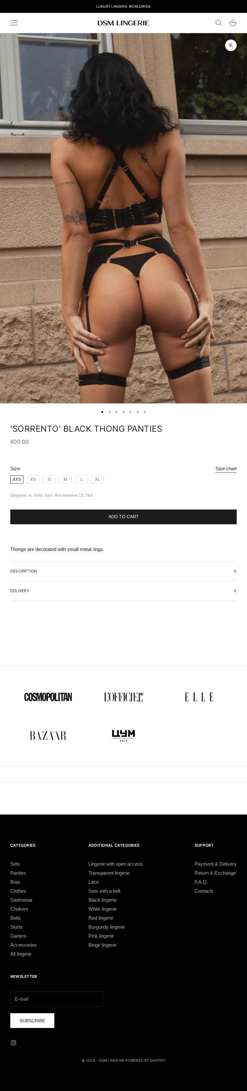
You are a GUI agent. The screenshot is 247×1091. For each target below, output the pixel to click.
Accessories (23, 945)
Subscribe (32, 1020)
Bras (15, 882)
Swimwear (21, 900)
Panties (18, 873)
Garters (18, 936)
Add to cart (123, 516)
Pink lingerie (101, 936)
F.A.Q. (201, 882)
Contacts (204, 891)
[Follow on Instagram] (13, 1043)
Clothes (18, 891)
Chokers (19, 909)
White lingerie (102, 909)
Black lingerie (102, 900)
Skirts (16, 927)
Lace (93, 882)
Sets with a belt (104, 891)
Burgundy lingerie (106, 927)
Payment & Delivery (216, 864)
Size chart (226, 468)
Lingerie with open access (115, 864)
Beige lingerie (102, 945)
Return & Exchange (215, 873)
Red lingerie (100, 918)
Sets (15, 864)
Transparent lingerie (109, 873)
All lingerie (21, 954)
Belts (15, 918)
